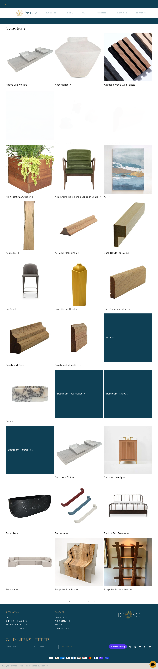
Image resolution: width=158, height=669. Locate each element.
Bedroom (60, 533)
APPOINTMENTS (62, 621)
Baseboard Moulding (67, 365)
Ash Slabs (11, 253)
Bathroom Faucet (116, 393)
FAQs (8, 617)
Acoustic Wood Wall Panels (119, 84)
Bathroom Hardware (19, 449)
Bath (8, 421)
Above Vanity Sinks (16, 84)
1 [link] (63, 601)
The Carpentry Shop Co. (18, 666)
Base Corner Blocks (66, 309)
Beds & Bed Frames (115, 533)
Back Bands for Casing (116, 253)
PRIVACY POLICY (63, 628)
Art (105, 196)
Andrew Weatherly (16, 143)
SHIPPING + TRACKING (16, 621)
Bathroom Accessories (69, 393)
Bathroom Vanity (113, 477)
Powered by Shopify (38, 666)
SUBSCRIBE (67, 647)
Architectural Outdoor (18, 196)
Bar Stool (11, 309)
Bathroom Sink (63, 477)
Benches (10, 589)
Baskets (110, 337)
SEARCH (59, 625)
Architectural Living (115, 143)
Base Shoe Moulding (115, 309)
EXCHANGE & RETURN (16, 625)
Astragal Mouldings (66, 253)
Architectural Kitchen (67, 143)
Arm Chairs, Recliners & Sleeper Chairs (76, 196)
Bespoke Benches (65, 589)
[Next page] (94, 601)
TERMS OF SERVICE (15, 628)
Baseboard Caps (15, 365)
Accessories (61, 84)
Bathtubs (11, 533)
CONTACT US (61, 617)
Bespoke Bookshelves (116, 589)
